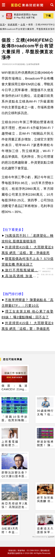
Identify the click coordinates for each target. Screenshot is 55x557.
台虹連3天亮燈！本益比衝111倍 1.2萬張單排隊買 (10, 530)
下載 (48, 15)
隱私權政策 (45, 550)
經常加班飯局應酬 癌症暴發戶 (45, 499)
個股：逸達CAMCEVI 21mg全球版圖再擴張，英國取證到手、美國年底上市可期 (14, 387)
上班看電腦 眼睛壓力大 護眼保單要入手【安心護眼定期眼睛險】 (10, 443)
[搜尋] (51, 7)
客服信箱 (12, 550)
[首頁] (27, 5)
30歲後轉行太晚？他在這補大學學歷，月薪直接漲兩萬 (45, 412)
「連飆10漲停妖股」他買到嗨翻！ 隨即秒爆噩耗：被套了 (14, 418)
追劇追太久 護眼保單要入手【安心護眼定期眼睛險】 (45, 530)
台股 (22, 24)
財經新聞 (12, 24)
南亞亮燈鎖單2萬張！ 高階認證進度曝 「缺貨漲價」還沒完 (14, 505)
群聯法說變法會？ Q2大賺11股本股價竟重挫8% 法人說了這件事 (14, 474)
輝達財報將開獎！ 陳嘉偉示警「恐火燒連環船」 (45, 443)
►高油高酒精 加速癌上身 (19, 276)
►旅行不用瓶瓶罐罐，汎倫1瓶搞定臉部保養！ (22, 270)
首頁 (2, 24)
